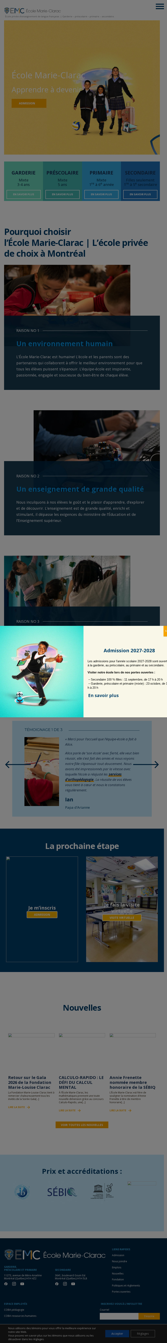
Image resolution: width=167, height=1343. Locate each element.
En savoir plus (103, 695)
